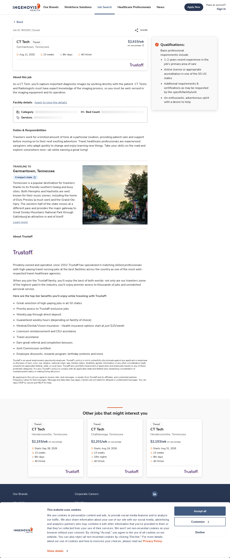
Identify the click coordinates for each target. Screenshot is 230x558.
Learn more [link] (20, 222)
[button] (25, 177)
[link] (26, 7)
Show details (55, 550)
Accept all (200, 511)
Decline (200, 532)
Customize (198, 521)
